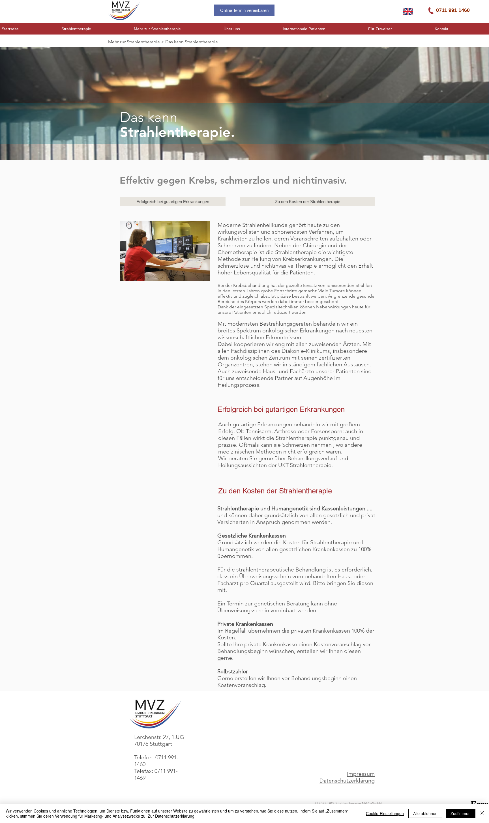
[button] (96, 29)
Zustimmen (461, 813)
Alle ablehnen (425, 813)
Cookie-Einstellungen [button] (385, 813)
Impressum (361, 773)
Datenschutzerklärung (347, 780)
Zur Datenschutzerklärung (171, 816)
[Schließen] (482, 813)
